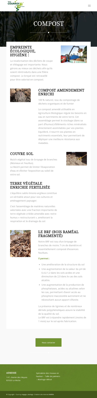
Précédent (72, 158)
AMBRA (51, 394)
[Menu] (89, 5)
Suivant (81, 158)
